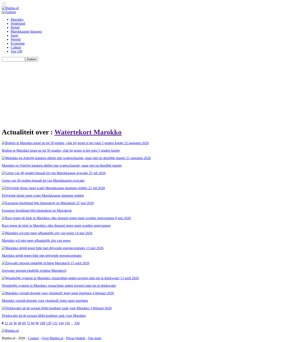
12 (6, 323)
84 (32, 323)
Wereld (16, 39)
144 (61, 323)
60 (24, 323)
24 (10, 323)
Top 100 (16, 51)
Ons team (94, 338)
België (15, 27)
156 (67, 323)
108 (42, 323)
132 (54, 323)
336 (77, 323)
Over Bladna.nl (52, 338)
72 (28, 323)
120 (48, 323)
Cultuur (16, 47)
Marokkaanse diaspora (26, 31)
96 (37, 323)
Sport (14, 35)
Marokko (17, 19)
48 (19, 323)
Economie (18, 43)
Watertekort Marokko (88, 132)
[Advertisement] (134, 92)
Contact (33, 338)
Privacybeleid (75, 338)
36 (15, 323)
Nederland (18, 23)
